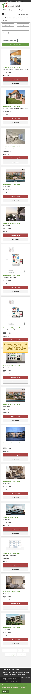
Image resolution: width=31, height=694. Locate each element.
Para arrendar (16, 669)
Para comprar (6, 669)
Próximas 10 (21, 655)
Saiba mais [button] (22, 687)
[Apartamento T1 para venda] (15, 545)
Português (21, 14)
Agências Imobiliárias (8, 672)
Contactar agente (15, 79)
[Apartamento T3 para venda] (15, 57)
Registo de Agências (22, 672)
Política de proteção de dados (8, 678)
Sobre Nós (12, 1)
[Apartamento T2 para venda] (15, 136)
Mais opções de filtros (10, 40)
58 (27, 650)
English (28, 14)
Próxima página (10, 655)
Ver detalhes (15, 83)
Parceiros (5, 1)
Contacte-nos (19, 1)
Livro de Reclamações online (8, 679)
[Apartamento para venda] (15, 509)
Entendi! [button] (5, 691)
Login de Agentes (25, 677)
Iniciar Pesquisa (16, 44)
